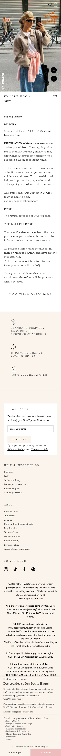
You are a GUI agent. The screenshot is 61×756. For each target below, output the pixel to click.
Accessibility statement (16, 548)
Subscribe (19, 439)
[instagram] (6, 569)
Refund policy (11, 540)
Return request (12, 488)
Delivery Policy (12, 536)
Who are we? (11, 511)
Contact (8, 471)
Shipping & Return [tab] (13, 116)
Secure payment (13, 492)
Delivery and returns (15, 484)
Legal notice (10, 528)
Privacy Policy (16, 449)
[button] (55, 96)
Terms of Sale (39, 449)
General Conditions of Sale (18, 523)
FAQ (6, 476)
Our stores (10, 515)
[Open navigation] (4, 4)
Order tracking (12, 480)
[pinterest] (33, 569)
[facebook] (24, 569)
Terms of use (11, 532)
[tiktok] (15, 569)
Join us (8, 519)
